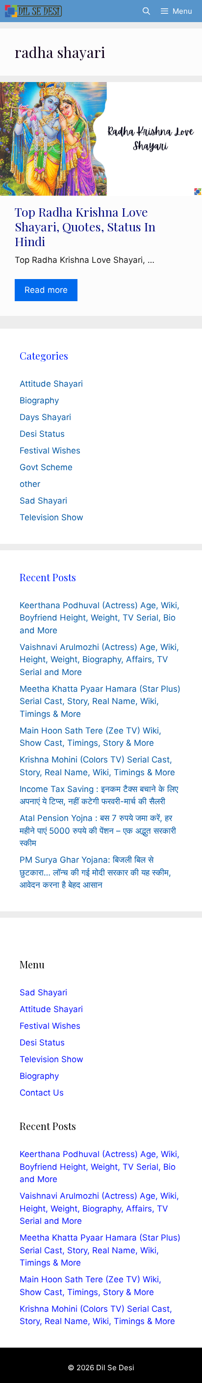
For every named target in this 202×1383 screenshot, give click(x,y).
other (30, 484)
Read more (46, 290)
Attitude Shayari (51, 384)
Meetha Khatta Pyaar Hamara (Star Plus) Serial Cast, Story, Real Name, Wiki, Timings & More (100, 701)
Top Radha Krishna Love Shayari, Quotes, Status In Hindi (85, 226)
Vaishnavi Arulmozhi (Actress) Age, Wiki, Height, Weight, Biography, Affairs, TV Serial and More (99, 659)
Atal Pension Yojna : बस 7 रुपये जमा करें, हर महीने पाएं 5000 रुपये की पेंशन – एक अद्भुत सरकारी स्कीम (98, 830)
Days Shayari (45, 417)
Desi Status (42, 434)
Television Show (51, 517)
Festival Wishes (50, 450)
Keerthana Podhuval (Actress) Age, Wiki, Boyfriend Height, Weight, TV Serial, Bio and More (99, 617)
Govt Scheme (46, 467)
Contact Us (42, 1093)
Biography (39, 400)
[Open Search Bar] (146, 11)
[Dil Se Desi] (33, 11)
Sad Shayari (43, 501)
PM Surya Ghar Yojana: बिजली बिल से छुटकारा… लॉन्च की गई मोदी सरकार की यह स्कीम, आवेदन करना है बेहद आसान (95, 872)
